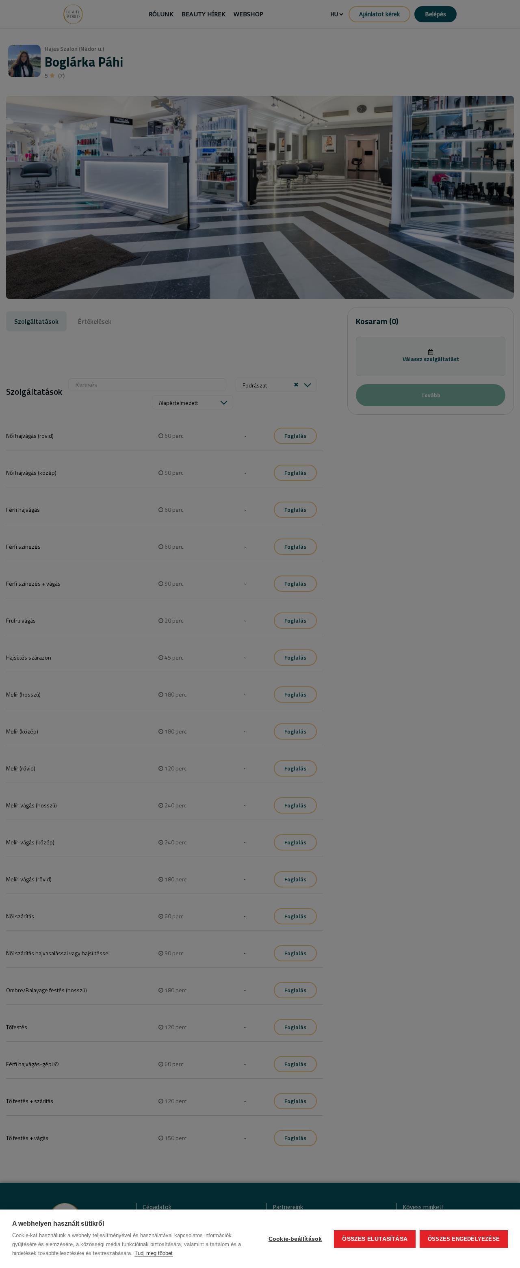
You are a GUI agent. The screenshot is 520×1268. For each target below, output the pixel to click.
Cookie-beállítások (295, 1239)
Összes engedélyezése (464, 1239)
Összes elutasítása (374, 1239)
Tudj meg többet (153, 1253)
